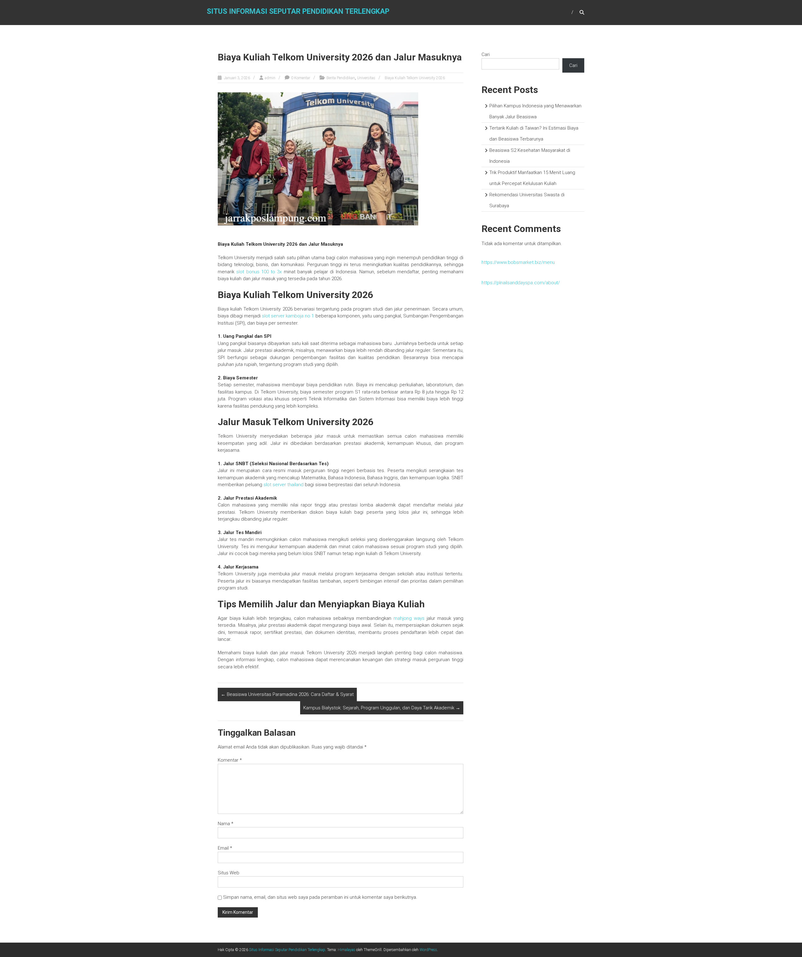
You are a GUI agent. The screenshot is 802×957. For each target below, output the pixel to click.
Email (225, 848)
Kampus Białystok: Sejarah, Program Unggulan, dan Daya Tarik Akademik (381, 708)
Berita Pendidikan (340, 78)
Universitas (366, 78)
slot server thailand (283, 484)
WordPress (428, 950)
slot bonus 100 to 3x (259, 272)
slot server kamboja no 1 (288, 316)
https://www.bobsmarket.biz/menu (518, 262)
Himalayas (346, 950)
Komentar (230, 760)
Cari (486, 54)
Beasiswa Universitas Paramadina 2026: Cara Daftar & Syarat (287, 694)
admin (270, 78)
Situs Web (228, 873)
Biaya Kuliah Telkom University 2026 (415, 78)
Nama (225, 823)
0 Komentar (300, 78)
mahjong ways (408, 618)
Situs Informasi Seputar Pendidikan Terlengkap (298, 11)
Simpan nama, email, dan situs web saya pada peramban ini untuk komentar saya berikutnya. (320, 897)
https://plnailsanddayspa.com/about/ (521, 283)
